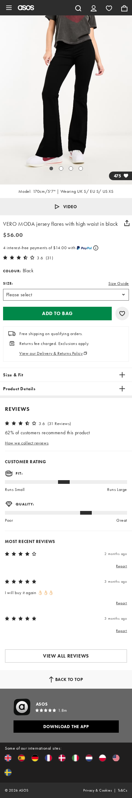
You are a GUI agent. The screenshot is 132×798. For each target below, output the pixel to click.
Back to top (69, 679)
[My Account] (93, 7)
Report (121, 566)
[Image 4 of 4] (81, 168)
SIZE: (8, 283)
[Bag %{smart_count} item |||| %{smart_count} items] (124, 7)
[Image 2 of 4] (61, 168)
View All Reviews (66, 656)
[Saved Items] (109, 7)
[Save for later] (122, 313)
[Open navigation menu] (9, 7)
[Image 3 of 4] (71, 168)
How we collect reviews (27, 443)
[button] (66, 206)
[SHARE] (127, 223)
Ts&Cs (122, 790)
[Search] (78, 7)
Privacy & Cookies (97, 790)
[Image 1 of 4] (51, 168)
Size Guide (118, 283)
